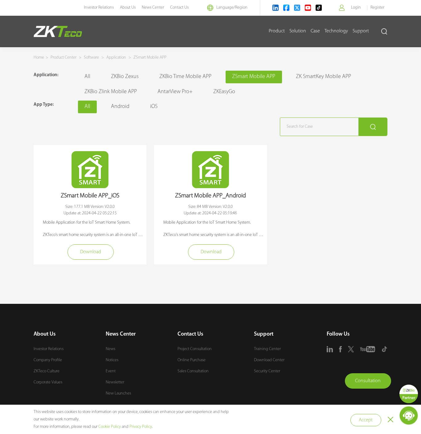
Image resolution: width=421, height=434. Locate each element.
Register (377, 7)
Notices (112, 360)
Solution (297, 31)
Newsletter (115, 382)
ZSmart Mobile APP (149, 57)
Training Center (267, 349)
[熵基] (58, 31)
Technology (336, 31)
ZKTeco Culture (46, 371)
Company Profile (48, 360)
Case (315, 31)
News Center (153, 7)
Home (39, 57)
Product (277, 31)
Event (111, 371)
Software (91, 57)
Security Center (267, 371)
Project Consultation (195, 349)
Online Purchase (192, 360)
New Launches (118, 393)
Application (116, 57)
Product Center (64, 57)
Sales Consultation (193, 371)
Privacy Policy (140, 426)
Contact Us (179, 7)
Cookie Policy (109, 426)
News (110, 349)
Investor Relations (99, 7)
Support (361, 31)
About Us (128, 7)
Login (356, 7)
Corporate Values (48, 382)
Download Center (269, 360)
